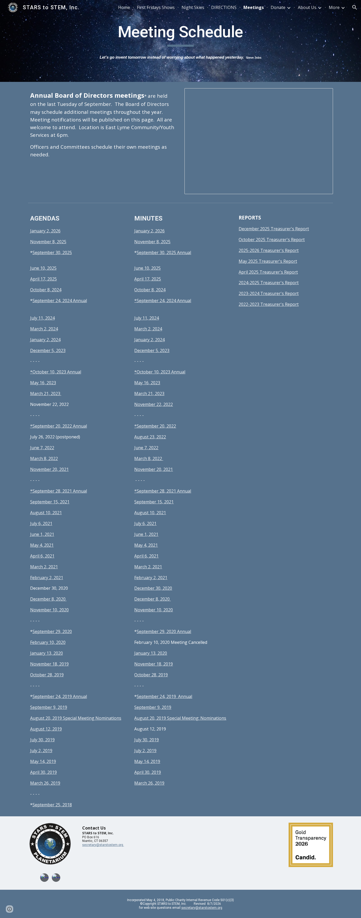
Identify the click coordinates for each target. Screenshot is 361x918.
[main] (180, 34)
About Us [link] (307, 7)
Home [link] (124, 7)
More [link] (334, 7)
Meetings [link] (253, 7)
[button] (354, 7)
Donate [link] (278, 7)
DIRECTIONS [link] (224, 7)
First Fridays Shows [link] (156, 7)
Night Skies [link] (193, 7)
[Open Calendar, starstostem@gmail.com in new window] (323, 95)
